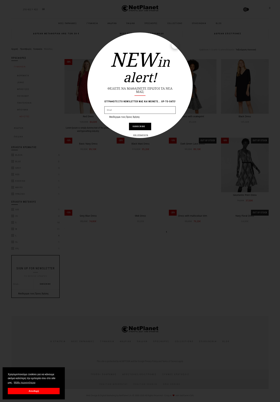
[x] (175, 45)
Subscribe (139, 126)
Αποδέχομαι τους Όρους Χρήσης (124, 117)
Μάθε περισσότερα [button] (24, 382)
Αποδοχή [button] (34, 391)
